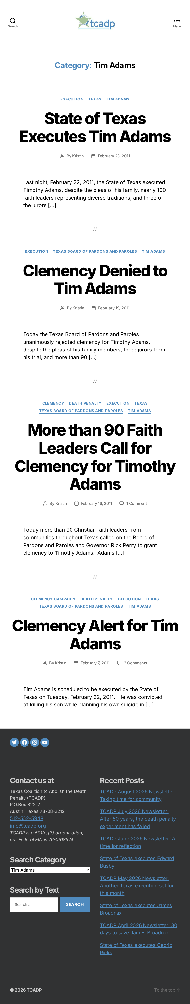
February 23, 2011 (114, 155)
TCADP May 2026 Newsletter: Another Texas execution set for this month (137, 885)
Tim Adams (118, 99)
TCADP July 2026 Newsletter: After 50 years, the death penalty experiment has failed (138, 818)
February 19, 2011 (113, 307)
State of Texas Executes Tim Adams (95, 127)
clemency (53, 403)
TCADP (34, 990)
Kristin (78, 155)
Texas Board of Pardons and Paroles (95, 251)
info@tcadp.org (28, 826)
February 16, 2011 (96, 503)
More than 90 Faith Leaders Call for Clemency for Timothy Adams (95, 457)
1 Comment (136, 503)
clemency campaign (53, 599)
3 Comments (135, 662)
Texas (95, 99)
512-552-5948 (26, 818)
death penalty (85, 403)
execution (71, 99)
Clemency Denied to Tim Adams (95, 279)
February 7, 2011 (95, 662)
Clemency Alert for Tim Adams (95, 634)
